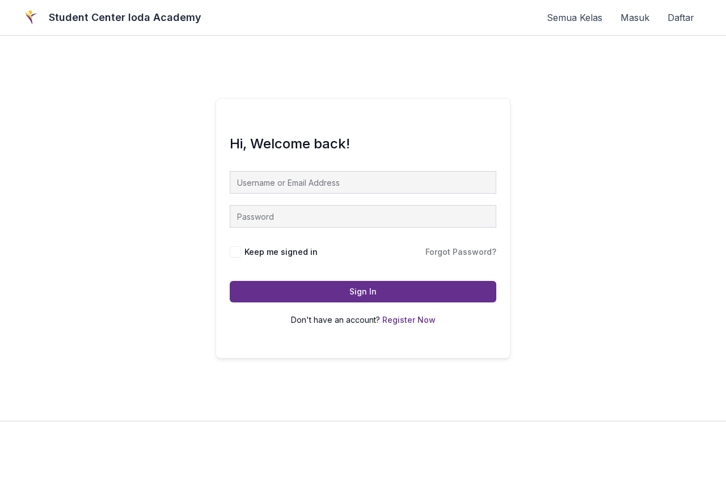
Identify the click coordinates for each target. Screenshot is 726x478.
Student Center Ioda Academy (125, 17)
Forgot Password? (460, 252)
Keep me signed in (281, 252)
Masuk (635, 17)
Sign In (363, 291)
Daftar (681, 17)
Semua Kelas (574, 17)
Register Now (409, 320)
